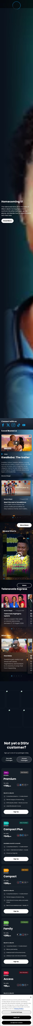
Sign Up (16, 812)
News (24, 585)
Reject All (16, 1017)
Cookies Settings (16, 1012)
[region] (16, 1010)
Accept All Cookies (16, 1022)
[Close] (31, 997)
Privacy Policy (18, 1009)
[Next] (28, 555)
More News (24, 525)
